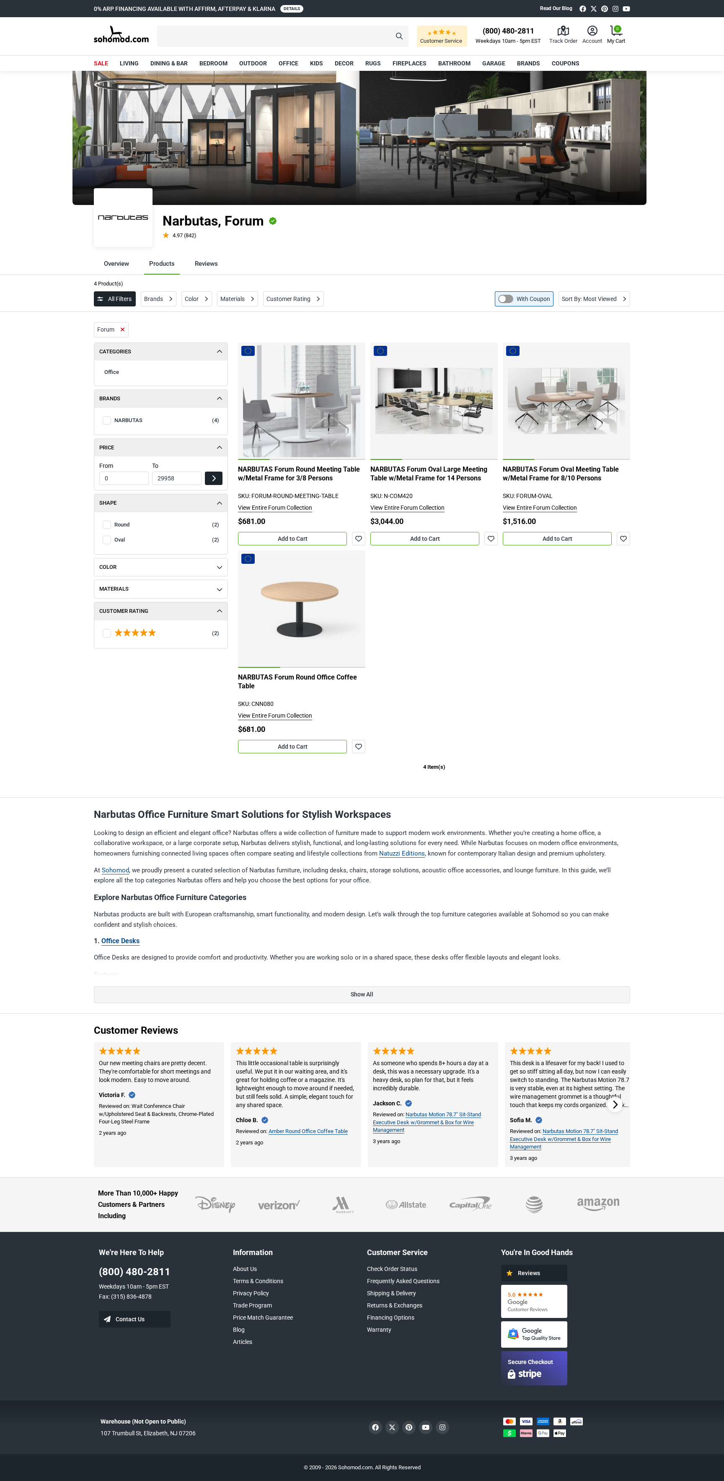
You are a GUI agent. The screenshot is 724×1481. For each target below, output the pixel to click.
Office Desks (120, 941)
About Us (245, 1269)
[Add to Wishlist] (358, 538)
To (155, 465)
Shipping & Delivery (391, 1293)
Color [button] (107, 567)
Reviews (206, 263)
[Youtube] (626, 8)
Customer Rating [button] (123, 611)
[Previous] (248, 401)
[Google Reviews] (534, 1301)
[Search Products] (399, 36)
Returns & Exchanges (394, 1305)
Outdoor (253, 63)
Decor (344, 63)
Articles (242, 1341)
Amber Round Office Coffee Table (308, 1131)
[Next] (354, 401)
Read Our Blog (556, 8)
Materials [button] (114, 589)
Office (288, 63)
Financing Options (390, 1317)
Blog (239, 1329)
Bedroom (213, 63)
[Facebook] (583, 8)
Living (129, 63)
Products (162, 263)
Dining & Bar (169, 63)
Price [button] (106, 447)
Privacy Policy (251, 1293)
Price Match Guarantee (263, 1317)
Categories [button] (115, 351)
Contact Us (130, 1319)
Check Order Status (392, 1269)
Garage (493, 63)
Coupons (565, 63)
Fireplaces (410, 63)
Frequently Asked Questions (403, 1281)
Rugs (373, 63)
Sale (101, 63)
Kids (316, 63)
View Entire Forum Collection (275, 507)
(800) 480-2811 (135, 1272)
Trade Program (252, 1305)
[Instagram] (615, 8)
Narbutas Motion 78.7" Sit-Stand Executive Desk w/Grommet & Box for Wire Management (427, 1122)
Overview (116, 263)
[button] (283, 36)
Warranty (379, 1329)
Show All (362, 994)
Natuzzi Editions (402, 853)
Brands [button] (109, 398)
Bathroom (454, 63)
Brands (528, 63)
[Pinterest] (604, 8)
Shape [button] (107, 503)
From (106, 465)
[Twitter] (593, 8)
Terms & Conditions (258, 1281)
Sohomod (115, 870)
